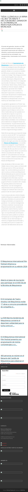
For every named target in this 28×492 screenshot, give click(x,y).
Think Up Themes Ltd (11, 490)
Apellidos (4, 385)
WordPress (23, 490)
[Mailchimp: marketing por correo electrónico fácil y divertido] (14, 395)
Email (4, 375)
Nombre (4, 380)
